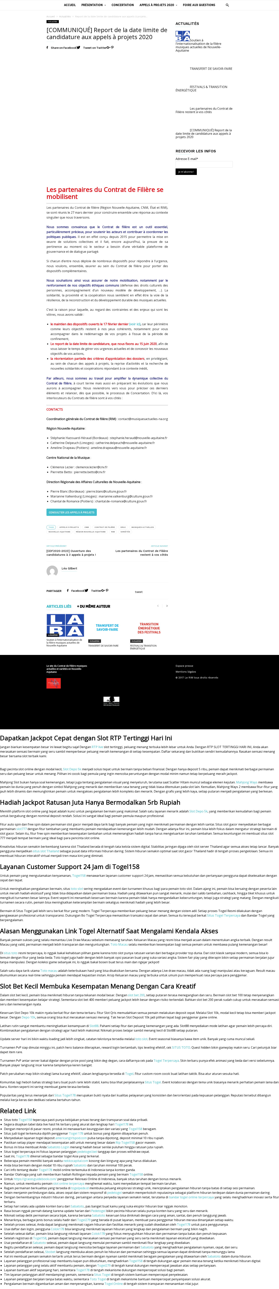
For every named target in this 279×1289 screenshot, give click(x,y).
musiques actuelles (143, 527)
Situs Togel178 (65, 1095)
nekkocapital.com (75, 1161)
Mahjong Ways (246, 782)
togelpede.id (80, 1188)
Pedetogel (98, 1211)
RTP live (97, 747)
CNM (86, 527)
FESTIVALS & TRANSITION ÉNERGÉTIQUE (143, 647)
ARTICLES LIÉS (58, 606)
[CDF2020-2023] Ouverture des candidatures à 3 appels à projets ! (71, 552)
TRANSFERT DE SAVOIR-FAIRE (103, 645)
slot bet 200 (136, 995)
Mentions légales (186, 671)
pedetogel (114, 1193)
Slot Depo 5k (72, 769)
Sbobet (50, 1252)
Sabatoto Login (58, 1147)
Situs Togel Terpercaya (223, 915)
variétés (125, 532)
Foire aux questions (199, 5)
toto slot (77, 889)
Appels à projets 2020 (157, 5)
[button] (226, 5)
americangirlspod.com (71, 1138)
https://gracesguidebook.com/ (35, 1179)
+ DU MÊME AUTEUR (93, 606)
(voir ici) (134, 324)
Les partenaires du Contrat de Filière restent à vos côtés (142, 552)
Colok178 (57, 1229)
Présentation (92, 5)
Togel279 (84, 1220)
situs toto (10, 953)
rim (113, 532)
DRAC (123, 527)
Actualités (65, 16)
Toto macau (48, 971)
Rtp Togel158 (125, 1142)
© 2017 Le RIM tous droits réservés (197, 677)
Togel (129, 1074)
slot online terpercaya (68, 1183)
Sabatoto (80, 1165)
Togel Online (113, 1284)
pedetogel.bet (87, 1152)
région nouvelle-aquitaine (91, 532)
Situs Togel (153, 1082)
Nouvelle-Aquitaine (59, 532)
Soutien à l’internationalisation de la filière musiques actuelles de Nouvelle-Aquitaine (64, 642)
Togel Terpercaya (166, 1060)
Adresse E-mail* (187, 159)
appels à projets (69, 527)
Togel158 (79, 875)
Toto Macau (119, 944)
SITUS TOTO (181, 1047)
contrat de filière (105, 527)
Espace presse (184, 665)
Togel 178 (76, 1133)
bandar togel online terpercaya (191, 1197)
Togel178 (121, 1124)
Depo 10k (28, 1017)
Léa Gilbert (69, 568)
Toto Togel (98, 1279)
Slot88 (94, 1026)
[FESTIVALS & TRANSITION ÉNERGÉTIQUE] (149, 628)
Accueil (70, 5)
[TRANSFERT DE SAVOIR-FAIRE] (107, 628)
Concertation (123, 5)
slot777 (21, 829)
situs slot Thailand (46, 851)
